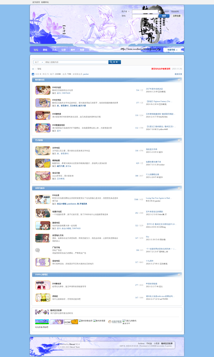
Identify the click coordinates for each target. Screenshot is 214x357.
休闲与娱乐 (40, 188)
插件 (73, 50)
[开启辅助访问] (181, 2)
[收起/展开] (179, 80)
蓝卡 (59, 93)
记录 (63, 50)
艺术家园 (39, 140)
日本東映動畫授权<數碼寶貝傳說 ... (160, 114)
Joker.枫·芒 (162, 214)
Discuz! (72, 344)
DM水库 (55, 195)
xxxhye (161, 165)
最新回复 (178, 74)
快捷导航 (171, 50)
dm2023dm (163, 117)
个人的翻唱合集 (152, 174)
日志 (54, 50)
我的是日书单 (151, 149)
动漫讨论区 (57, 212)
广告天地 (56, 247)
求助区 (55, 296)
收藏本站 (45, 2)
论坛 (36, 50)
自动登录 (165, 11)
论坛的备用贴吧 (41, 327)
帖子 (37, 62)
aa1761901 (164, 299)
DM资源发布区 (58, 125)
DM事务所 (56, 284)
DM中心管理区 (41, 274)
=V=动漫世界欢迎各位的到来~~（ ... (161, 249)
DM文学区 (56, 100)
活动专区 (56, 261)
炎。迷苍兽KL (63, 153)
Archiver (141, 343)
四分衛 (163, 239)
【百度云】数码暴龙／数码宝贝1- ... (161, 126)
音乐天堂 (56, 173)
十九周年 (150, 261)
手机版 (149, 343)
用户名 (124, 11)
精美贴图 (56, 160)
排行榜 (92, 50)
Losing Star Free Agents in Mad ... (159, 198)
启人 (161, 286)
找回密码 (175, 11)
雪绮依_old (163, 252)
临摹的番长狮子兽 (153, 162)
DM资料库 (56, 114)
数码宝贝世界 (33, 69)
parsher (86, 74)
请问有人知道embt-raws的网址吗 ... (160, 296)
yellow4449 (163, 129)
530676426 (66, 93)
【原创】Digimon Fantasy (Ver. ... (159, 101)
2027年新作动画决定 (154, 89)
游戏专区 (56, 223)
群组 (45, 50)
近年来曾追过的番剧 (154, 212)
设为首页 (36, 2)
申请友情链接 (151, 284)
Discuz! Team (75, 347)
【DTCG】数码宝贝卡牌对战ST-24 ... (161, 224)
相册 (82, 50)
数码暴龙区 (40, 80)
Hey (147, 237)
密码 (123, 16)
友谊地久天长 (58, 235)
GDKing (162, 227)
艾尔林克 (162, 92)
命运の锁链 (66, 228)
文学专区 (56, 148)
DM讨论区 (56, 87)
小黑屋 (156, 343)
